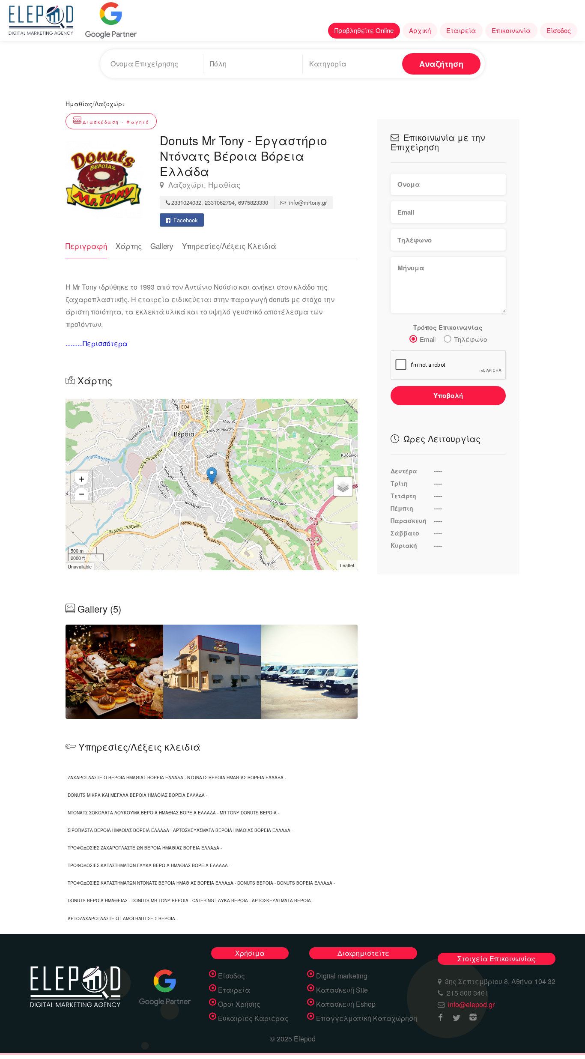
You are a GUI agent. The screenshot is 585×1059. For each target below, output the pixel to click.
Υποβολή (448, 395)
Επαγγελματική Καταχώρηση (366, 1018)
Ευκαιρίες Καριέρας (253, 1018)
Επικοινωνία (511, 30)
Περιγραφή (86, 245)
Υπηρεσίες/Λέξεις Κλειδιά (229, 245)
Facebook (185, 220)
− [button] (81, 493)
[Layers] (343, 486)
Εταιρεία (461, 30)
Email (428, 339)
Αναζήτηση (441, 63)
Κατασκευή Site (342, 990)
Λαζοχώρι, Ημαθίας (203, 185)
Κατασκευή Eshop (346, 1004)
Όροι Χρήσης (239, 1004)
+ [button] (81, 478)
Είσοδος (558, 30)
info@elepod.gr (471, 1004)
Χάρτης (129, 245)
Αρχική (420, 30)
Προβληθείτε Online (364, 30)
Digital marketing (341, 976)
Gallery (161, 245)
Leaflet (347, 565)
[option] (212, 672)
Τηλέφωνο (470, 339)
